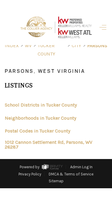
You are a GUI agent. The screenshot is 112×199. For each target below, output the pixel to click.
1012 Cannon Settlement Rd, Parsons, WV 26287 (48, 144)
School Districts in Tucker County (41, 105)
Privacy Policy (30, 174)
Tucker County (46, 50)
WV (28, 45)
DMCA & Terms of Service (71, 174)
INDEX (12, 45)
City (76, 45)
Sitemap (56, 181)
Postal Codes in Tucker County (37, 131)
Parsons (97, 45)
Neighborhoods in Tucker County (40, 118)
